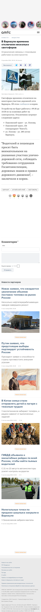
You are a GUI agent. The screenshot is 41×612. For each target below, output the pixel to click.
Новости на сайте (6, 562)
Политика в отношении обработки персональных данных (18, 586)
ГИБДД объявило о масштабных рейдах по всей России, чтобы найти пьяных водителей (19, 459)
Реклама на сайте (6, 570)
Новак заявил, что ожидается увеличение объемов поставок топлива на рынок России (20, 293)
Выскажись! (7, 65)
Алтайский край (18, 190)
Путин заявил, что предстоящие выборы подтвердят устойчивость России (17, 348)
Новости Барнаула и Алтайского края (12, 580)
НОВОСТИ (5, 37)
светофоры (32, 190)
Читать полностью (20, 337)
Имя (3, 245)
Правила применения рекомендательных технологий (17, 583)
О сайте (3, 575)
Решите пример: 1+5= (9, 266)
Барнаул (6, 190)
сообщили (24, 104)
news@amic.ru (35, 609)
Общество (16, 37)
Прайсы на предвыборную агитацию (12, 577)
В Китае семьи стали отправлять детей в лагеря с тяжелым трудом (19, 403)
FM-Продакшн (5, 565)
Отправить (7, 270)
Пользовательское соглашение (10, 567)
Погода (3, 572)
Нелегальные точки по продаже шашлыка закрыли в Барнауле (20, 512)
